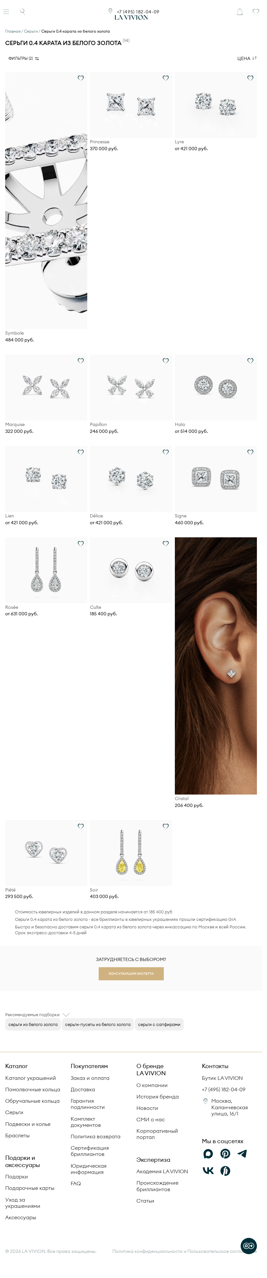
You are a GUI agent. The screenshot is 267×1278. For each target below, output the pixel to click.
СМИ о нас (150, 1119)
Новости (147, 1108)
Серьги (14, 1112)
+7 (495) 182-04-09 (138, 12)
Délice (96, 516)
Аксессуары (20, 1217)
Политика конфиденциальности (147, 1251)
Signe (181, 516)
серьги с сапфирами (159, 1024)
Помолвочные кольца (32, 1089)
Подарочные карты (29, 1188)
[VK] (208, 1170)
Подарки (16, 1176)
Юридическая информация (88, 1168)
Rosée (11, 607)
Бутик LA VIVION (222, 1078)
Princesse (99, 142)
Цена (243, 58)
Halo (180, 424)
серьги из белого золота (33, 1024)
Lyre (179, 142)
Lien (9, 516)
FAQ (76, 1183)
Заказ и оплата (90, 1078)
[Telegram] (242, 1153)
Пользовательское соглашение (222, 1251)
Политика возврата (95, 1136)
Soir (94, 890)
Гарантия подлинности (88, 1103)
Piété (10, 890)
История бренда (157, 1096)
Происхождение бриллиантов (157, 1185)
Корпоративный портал (157, 1134)
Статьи (145, 1200)
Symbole (14, 333)
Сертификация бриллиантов (90, 1150)
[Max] (208, 1153)
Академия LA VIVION (162, 1171)
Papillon (98, 424)
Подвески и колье (27, 1124)
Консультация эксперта (131, 973)
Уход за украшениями (22, 1202)
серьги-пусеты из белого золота (98, 1024)
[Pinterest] (225, 1153)
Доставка (83, 1089)
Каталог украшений (30, 1078)
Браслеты (17, 1135)
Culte (95, 607)
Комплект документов (86, 1121)
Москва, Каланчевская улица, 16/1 (229, 1106)
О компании (152, 1085)
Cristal (182, 798)
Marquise (15, 424)
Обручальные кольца (32, 1100)
